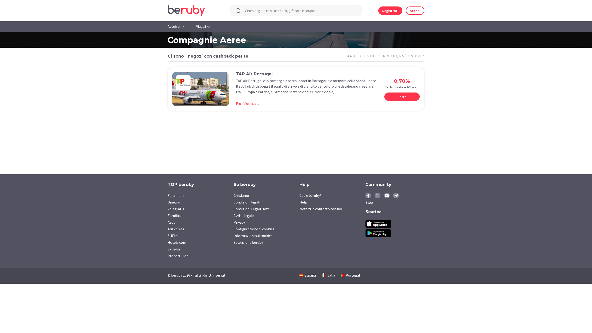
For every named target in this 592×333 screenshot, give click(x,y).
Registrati (390, 10)
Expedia (174, 249)
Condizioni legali (247, 202)
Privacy (239, 222)
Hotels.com (177, 242)
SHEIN (173, 235)
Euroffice (175, 215)
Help (303, 202)
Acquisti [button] (174, 26)
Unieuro (174, 202)
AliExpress (176, 229)
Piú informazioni (249, 103)
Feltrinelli (176, 195)
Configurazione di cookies (254, 229)
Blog (369, 202)
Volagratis (176, 209)
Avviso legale (244, 215)
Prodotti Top (178, 255)
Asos (171, 222)
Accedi (415, 10)
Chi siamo (241, 195)
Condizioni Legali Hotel (252, 209)
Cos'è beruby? (310, 195)
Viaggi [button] (201, 26)
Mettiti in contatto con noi (320, 209)
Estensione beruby (248, 242)
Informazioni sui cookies (253, 235)
